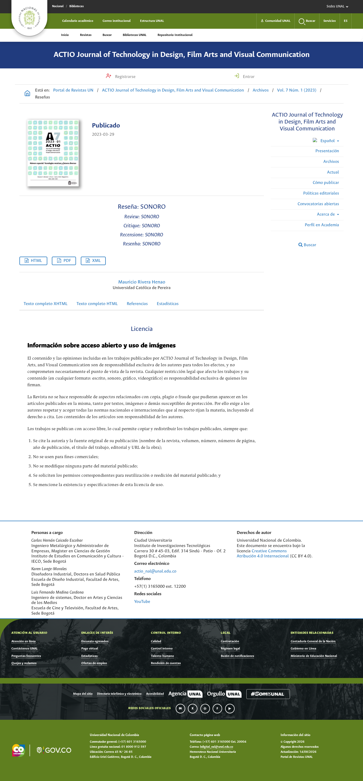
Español (327, 141)
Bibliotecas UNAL (134, 35)
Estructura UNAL (152, 21)
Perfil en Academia (322, 225)
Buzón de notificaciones (237, 656)
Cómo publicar (326, 182)
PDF (67, 260)
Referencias (137, 304)
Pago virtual (89, 648)
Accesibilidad (155, 694)
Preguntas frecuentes (26, 656)
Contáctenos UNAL (24, 648)
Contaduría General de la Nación (313, 641)
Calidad (156, 641)
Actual (333, 172)
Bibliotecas (76, 6)
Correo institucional (117, 21)
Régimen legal (230, 648)
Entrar (248, 77)
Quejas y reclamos (23, 663)
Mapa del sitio (82, 694)
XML (96, 260)
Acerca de (326, 214)
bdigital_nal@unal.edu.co (216, 747)
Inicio (65, 35)
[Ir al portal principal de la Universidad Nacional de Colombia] (29, 18)
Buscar (107, 35)
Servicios (329, 21)
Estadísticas (168, 304)
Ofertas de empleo (94, 663)
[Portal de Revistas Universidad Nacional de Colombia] (27, 94)
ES (345, 21)
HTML (36, 260)
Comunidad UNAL (275, 21)
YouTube (142, 601)
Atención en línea (23, 641)
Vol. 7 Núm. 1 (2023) (296, 90)
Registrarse (125, 77)
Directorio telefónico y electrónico (119, 694)
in (180, 708)
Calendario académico (77, 21)
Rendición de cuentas (166, 663)
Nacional (58, 6)
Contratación (230, 641)
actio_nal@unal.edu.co (155, 571)
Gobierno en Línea (303, 648)
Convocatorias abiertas (318, 204)
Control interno (162, 648)
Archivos (261, 90)
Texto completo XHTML (45, 304)
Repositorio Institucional (175, 35)
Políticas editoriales (321, 193)
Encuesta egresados (94, 641)
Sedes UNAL (335, 7)
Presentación (327, 151)
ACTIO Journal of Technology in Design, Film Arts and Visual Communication (182, 55)
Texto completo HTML (97, 304)
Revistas (85, 35)
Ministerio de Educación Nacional (314, 656)
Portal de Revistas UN (73, 90)
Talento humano (162, 656)
